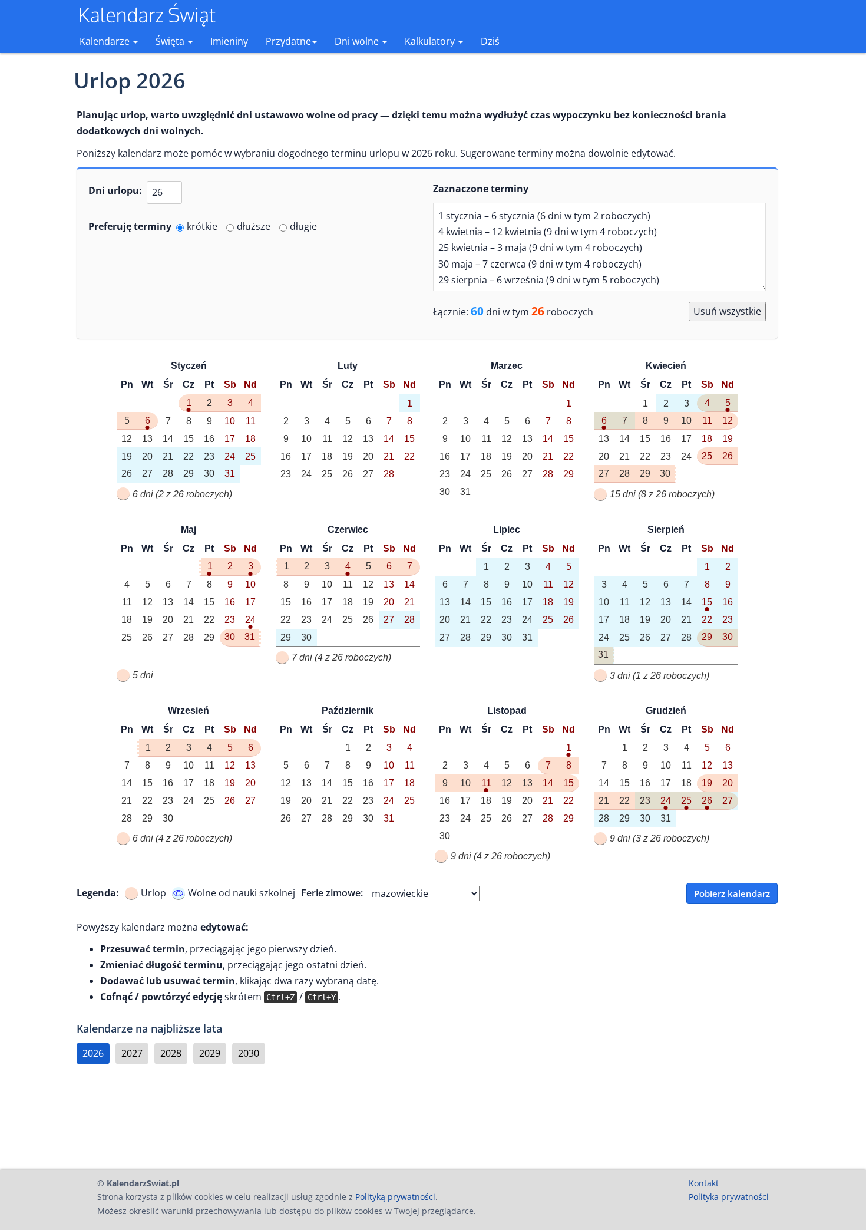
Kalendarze (106, 41)
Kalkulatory (431, 41)
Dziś (490, 41)
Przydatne (288, 41)
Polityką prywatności (395, 1196)
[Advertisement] (427, 1117)
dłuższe (253, 226)
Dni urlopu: (115, 190)
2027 (132, 1053)
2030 (248, 1053)
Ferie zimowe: (332, 892)
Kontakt (704, 1183)
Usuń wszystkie (727, 311)
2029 (209, 1053)
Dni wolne (358, 41)
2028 (170, 1053)
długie (303, 226)
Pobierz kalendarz (732, 893)
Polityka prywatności (729, 1196)
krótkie (202, 226)
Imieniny (229, 41)
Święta (171, 41)
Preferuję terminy (129, 226)
